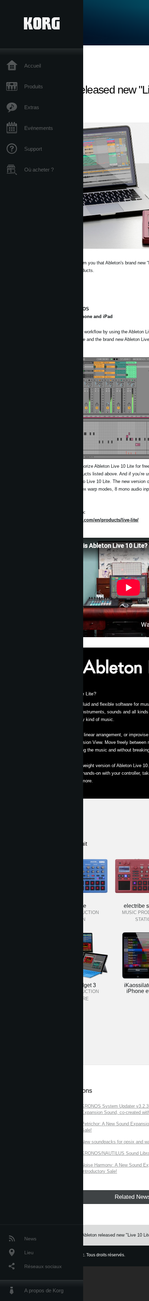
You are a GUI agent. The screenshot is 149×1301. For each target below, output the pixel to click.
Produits (33, 86)
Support (33, 149)
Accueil (32, 66)
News (30, 1238)
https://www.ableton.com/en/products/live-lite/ (89, 519)
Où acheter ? (39, 170)
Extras (31, 107)
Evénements (38, 128)
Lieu (29, 1252)
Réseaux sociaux (43, 1266)
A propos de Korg (43, 1290)
